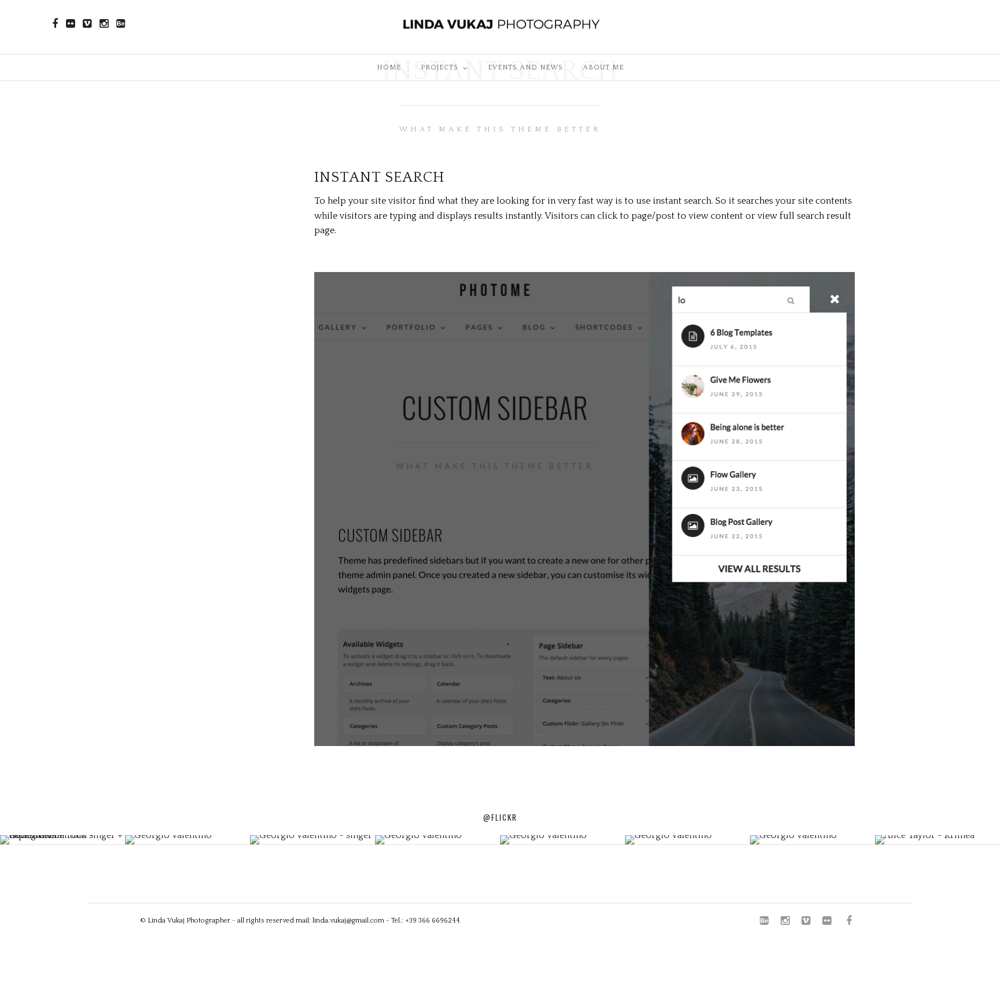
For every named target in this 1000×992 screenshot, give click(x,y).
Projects (439, 67)
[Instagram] (104, 24)
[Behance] (120, 24)
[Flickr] (70, 24)
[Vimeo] (87, 24)
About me (603, 67)
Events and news (525, 67)
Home (389, 67)
